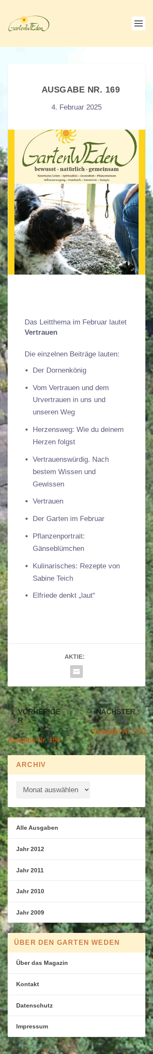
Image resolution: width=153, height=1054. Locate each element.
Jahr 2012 (30, 849)
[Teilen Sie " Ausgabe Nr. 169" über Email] (76, 671)
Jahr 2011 (30, 870)
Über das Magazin (42, 962)
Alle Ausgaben (37, 827)
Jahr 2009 (30, 912)
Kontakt (27, 984)
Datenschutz (34, 1005)
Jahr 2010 (30, 891)
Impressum (32, 1026)
